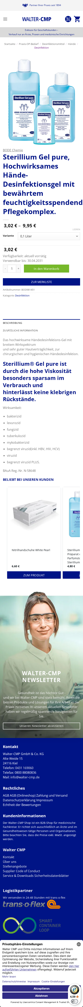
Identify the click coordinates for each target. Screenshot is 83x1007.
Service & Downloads (18, 876)
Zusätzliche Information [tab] (20, 330)
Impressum (44, 800)
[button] (5, 19)
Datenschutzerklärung (19, 800)
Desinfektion (41, 47)
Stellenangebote (15, 866)
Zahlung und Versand (52, 795)
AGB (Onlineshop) (23, 795)
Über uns (9, 862)
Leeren (76, 229)
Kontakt (8, 857)
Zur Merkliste (41, 282)
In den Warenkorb (46, 269)
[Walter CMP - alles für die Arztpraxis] (36, 19)
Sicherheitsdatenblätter (51, 876)
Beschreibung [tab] (12, 323)
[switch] (74, 1001)
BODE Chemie (13, 150)
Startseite (9, 44)
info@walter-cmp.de (25, 777)
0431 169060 (24, 768)
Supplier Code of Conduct (21, 871)
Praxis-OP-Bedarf (28, 44)
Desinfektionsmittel (53, 44)
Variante (8, 235)
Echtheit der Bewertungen (22, 805)
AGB (6, 795)
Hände (72, 44)
